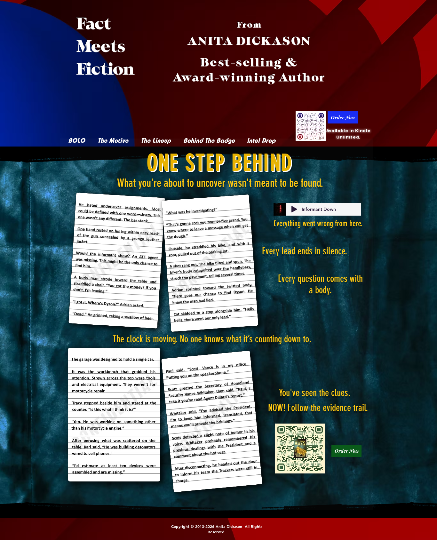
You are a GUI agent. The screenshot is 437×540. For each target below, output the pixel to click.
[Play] (294, 209)
